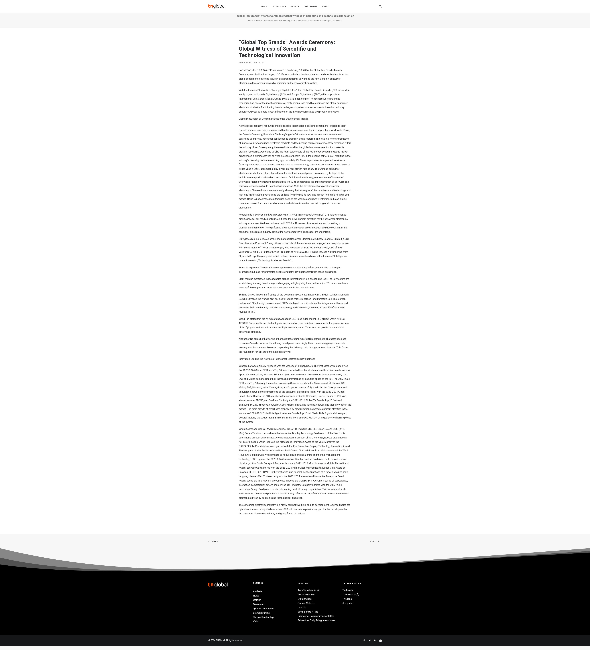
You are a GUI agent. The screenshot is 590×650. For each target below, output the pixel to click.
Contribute (310, 6)
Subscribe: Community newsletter (316, 616)
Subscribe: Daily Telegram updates (316, 620)
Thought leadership (263, 617)
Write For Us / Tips (308, 611)
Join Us (302, 607)
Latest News (279, 6)
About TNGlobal (306, 594)
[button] (380, 6)
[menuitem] (263, 6)
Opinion (257, 599)
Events (295, 6)
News (256, 595)
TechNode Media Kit (309, 590)
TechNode (347, 590)
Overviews (259, 604)
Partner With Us (306, 603)
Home (264, 6)
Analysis (257, 591)
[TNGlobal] (216, 6)
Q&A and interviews (263, 608)
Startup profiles (261, 612)
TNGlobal (347, 598)
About (325, 6)
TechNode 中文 (350, 594)
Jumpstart (347, 603)
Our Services (305, 598)
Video (256, 621)
